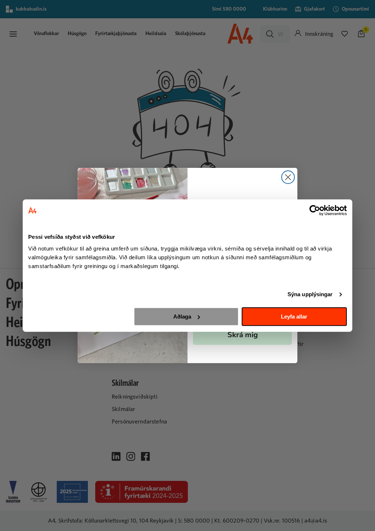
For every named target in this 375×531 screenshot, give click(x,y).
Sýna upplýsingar (310, 294)
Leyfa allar (294, 316)
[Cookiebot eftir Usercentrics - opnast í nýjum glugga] (315, 210)
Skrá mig (242, 335)
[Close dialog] (288, 177)
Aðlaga (182, 316)
